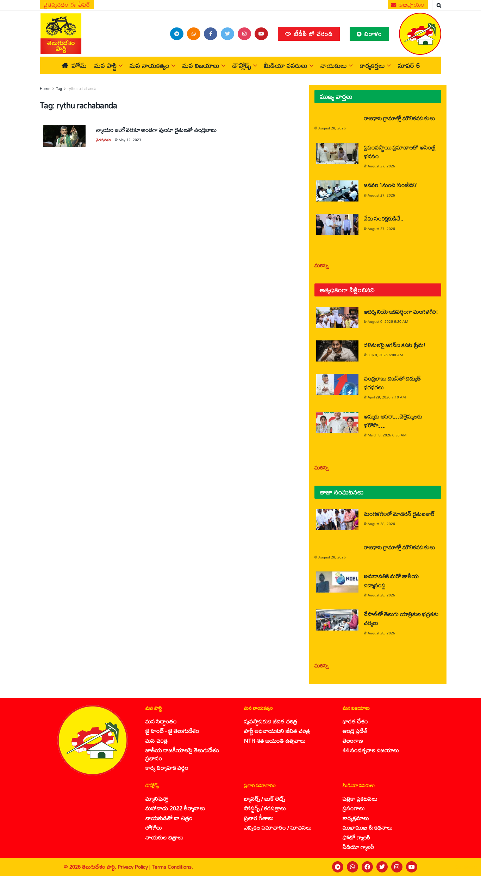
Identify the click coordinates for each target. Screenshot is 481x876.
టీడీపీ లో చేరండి (312, 33)
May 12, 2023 (130, 139)
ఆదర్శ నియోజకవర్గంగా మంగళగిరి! (401, 311)
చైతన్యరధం (103, 139)
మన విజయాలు (200, 65)
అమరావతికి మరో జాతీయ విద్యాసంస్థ (391, 580)
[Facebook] (367, 866)
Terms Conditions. (172, 867)
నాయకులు (333, 65)
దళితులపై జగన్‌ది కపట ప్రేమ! (395, 345)
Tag (59, 88)
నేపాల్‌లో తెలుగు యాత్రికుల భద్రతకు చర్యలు (401, 618)
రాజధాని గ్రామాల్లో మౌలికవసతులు (399, 118)
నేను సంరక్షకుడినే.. (384, 218)
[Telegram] (337, 866)
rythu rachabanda (82, 88)
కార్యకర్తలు (372, 65)
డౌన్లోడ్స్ (241, 65)
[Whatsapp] (352, 866)
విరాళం (372, 33)
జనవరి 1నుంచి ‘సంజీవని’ (390, 185)
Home (45, 88)
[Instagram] (396, 866)
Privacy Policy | (135, 867)
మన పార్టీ (105, 65)
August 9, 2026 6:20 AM (388, 321)
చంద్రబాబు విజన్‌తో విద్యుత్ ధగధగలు (392, 382)
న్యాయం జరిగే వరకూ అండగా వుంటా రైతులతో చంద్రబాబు (156, 129)
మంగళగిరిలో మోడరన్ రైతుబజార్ (399, 513)
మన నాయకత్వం (149, 65)
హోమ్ (79, 65)
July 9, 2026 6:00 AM (385, 354)
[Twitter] (382, 866)
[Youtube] (411, 866)
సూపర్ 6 (409, 65)
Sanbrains (466, 867)
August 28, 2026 (332, 128)
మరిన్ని (321, 265)
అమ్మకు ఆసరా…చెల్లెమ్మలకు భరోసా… (393, 420)
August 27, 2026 (381, 166)
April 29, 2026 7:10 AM (387, 397)
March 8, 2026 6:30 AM (387, 435)
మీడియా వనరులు (285, 65)
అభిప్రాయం (411, 4)
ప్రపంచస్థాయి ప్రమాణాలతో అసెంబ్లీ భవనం (400, 151)
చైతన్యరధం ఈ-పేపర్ (66, 4)
